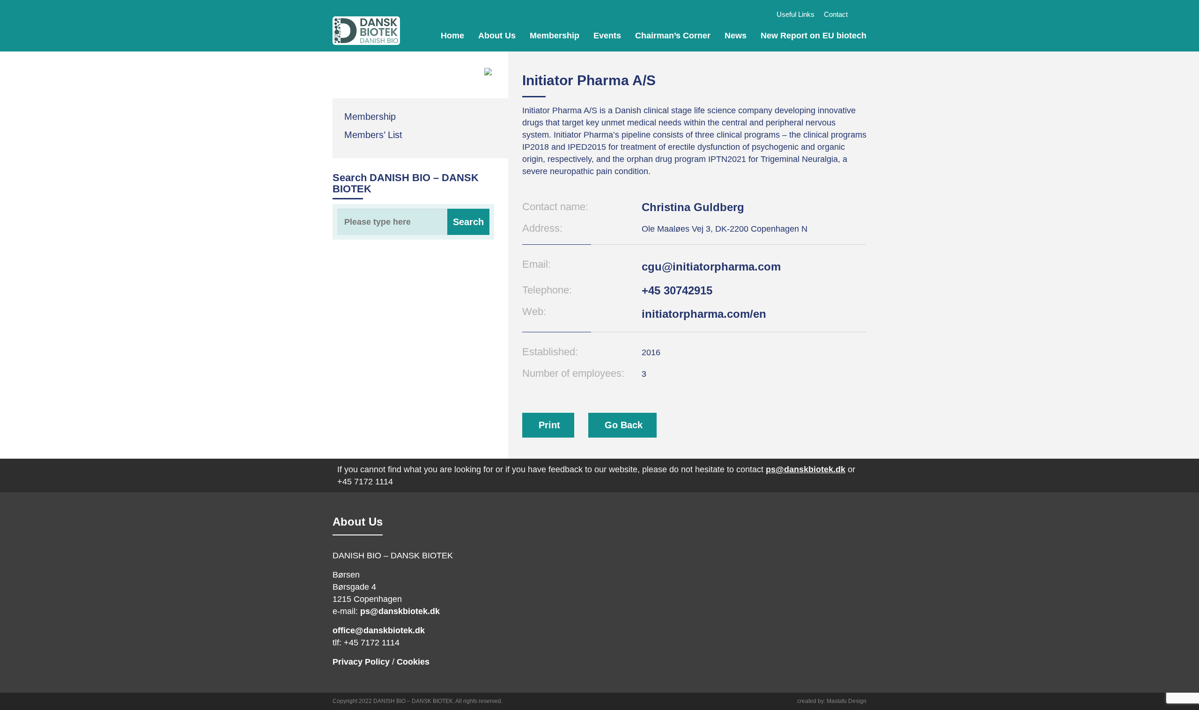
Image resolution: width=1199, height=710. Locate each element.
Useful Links (795, 14)
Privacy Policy (361, 661)
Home (452, 35)
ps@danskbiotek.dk (805, 469)
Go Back (624, 425)
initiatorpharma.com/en (704, 313)
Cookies (413, 661)
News (736, 35)
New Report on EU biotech (813, 35)
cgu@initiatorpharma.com (711, 266)
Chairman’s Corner (673, 35)
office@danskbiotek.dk (379, 630)
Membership (554, 35)
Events (607, 35)
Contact (836, 14)
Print (549, 425)
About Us (497, 35)
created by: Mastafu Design (831, 701)
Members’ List (373, 135)
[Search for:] (413, 222)
